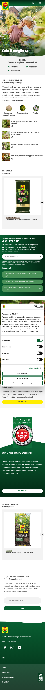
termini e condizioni (6, 262)
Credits (4, 668)
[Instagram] (12, 647)
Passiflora (36, 113)
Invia (22, 608)
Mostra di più (17, 101)
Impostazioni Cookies (8, 677)
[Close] (33, 3)
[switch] (40, 346)
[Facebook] (5, 647)
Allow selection (22, 378)
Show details (34, 368)
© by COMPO (6, 682)
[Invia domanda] (39, 256)
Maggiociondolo (22, 113)
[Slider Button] (42, 202)
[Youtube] (19, 647)
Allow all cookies (22, 374)
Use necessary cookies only (22, 383)
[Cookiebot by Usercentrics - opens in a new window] (33, 306)
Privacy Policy (6, 672)
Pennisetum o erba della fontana (9, 114)
